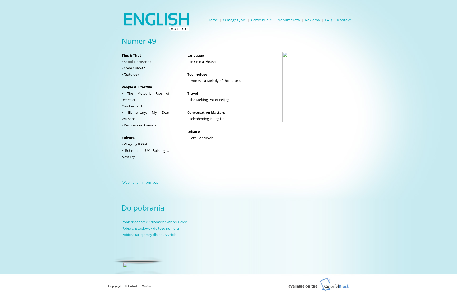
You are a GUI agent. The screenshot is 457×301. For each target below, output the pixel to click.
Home (213, 19)
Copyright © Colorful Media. (130, 286)
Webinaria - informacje (140, 182)
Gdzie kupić (261, 19)
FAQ (328, 19)
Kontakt (344, 19)
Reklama (312, 19)
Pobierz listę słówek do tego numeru (150, 228)
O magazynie (234, 19)
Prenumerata (288, 19)
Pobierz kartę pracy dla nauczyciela (149, 234)
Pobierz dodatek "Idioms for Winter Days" (154, 222)
